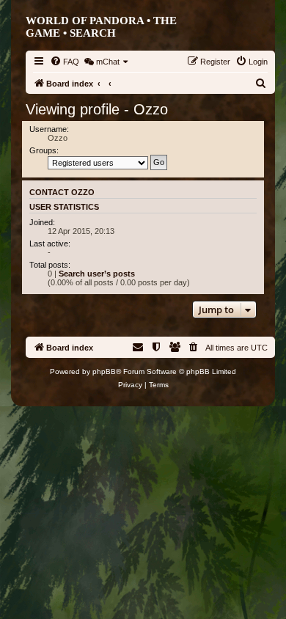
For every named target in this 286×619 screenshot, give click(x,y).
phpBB (104, 371)
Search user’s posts (97, 273)
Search (93, 33)
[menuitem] (64, 61)
